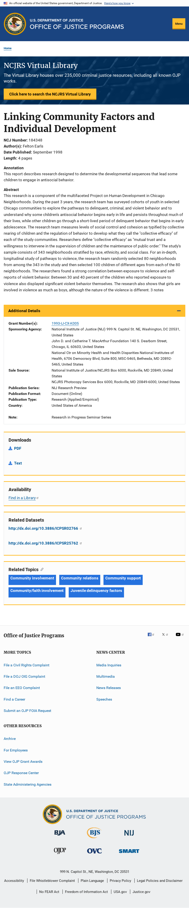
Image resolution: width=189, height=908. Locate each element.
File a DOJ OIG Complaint (24, 676)
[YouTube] (180, 638)
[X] (167, 638)
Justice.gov (141, 892)
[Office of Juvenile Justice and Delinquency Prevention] (60, 855)
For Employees (16, 750)
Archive (10, 738)
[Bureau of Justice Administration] (59, 836)
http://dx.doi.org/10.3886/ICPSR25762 (44, 543)
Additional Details (24, 310)
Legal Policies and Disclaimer (160, 881)
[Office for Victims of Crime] (94, 854)
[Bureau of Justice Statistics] (94, 839)
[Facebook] (153, 638)
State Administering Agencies (27, 784)
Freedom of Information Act (86, 892)
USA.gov (120, 892)
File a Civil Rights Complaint (26, 665)
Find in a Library (22, 498)
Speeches (104, 699)
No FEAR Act (49, 892)
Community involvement (32, 578)
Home (8, 48)
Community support (123, 578)
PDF (17, 448)
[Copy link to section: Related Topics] (40, 569)
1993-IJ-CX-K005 (65, 323)
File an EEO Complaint (22, 688)
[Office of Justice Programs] (15, 23)
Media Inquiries (108, 665)
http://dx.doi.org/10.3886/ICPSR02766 (44, 528)
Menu (179, 23)
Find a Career (14, 699)
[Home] (77, 24)
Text (18, 463)
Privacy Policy (120, 881)
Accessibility (14, 881)
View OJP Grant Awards (23, 761)
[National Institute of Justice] (129, 836)
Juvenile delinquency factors (96, 590)
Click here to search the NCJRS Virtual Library (50, 94)
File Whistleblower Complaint (52, 881)
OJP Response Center (21, 773)
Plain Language (92, 881)
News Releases (108, 688)
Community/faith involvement (37, 590)
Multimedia (105, 676)
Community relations (79, 578)
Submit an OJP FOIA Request (27, 710)
